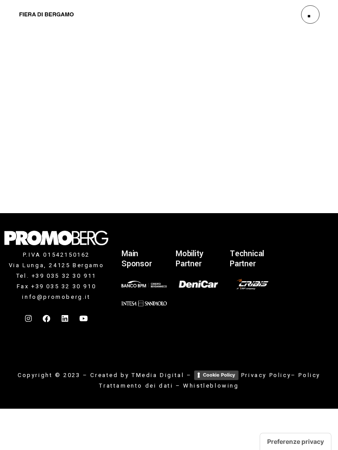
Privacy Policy (266, 375)
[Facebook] (47, 318)
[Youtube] (83, 318)
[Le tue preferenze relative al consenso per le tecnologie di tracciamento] (295, 441)
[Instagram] (29, 318)
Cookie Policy (219, 375)
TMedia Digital (158, 375)
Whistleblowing (211, 385)
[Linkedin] (65, 318)
